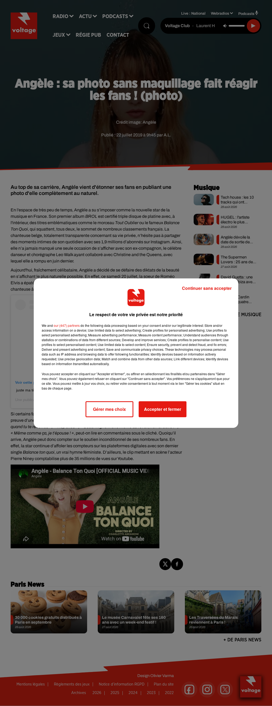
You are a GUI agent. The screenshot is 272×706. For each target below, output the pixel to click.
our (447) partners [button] (67, 325)
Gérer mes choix (109, 409)
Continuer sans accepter (207, 288)
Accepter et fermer (162, 409)
